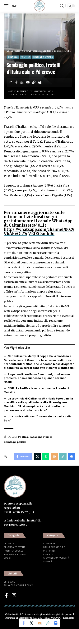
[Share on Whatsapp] (22, 82)
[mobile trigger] (7, 5)
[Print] (40, 82)
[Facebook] (6, 595)
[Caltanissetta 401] (39, 6)
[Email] (28, 82)
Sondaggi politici (15, 442)
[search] (61, 6)
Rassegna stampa (43, 57)
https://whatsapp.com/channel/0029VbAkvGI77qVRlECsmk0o (39, 231)
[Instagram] (14, 595)
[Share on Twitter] (31, 623)
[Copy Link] (34, 82)
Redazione (22, 91)
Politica (25, 57)
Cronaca (13, 57)
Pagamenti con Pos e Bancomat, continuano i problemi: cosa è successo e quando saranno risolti (37, 378)
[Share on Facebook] (16, 82)
